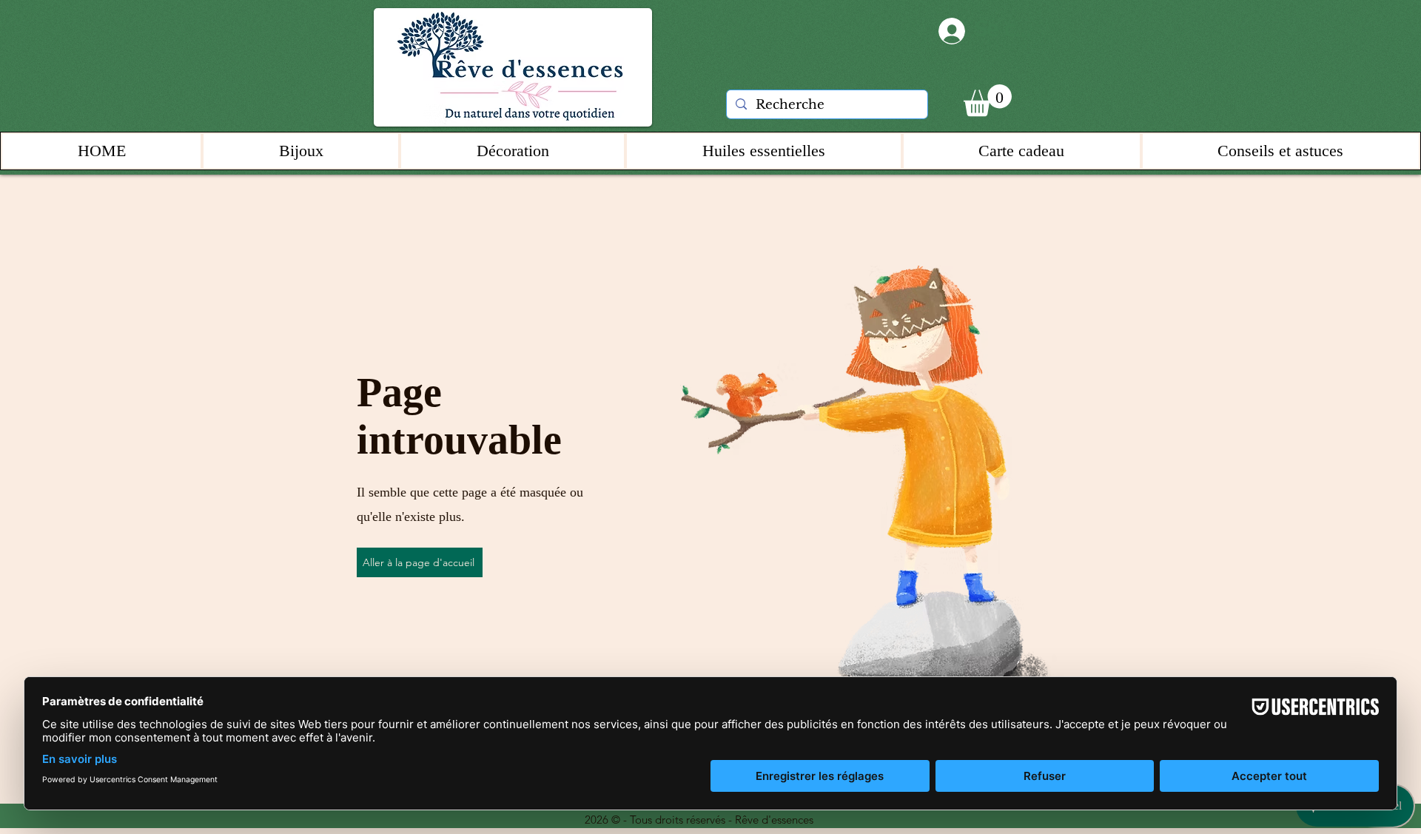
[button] (988, 100)
